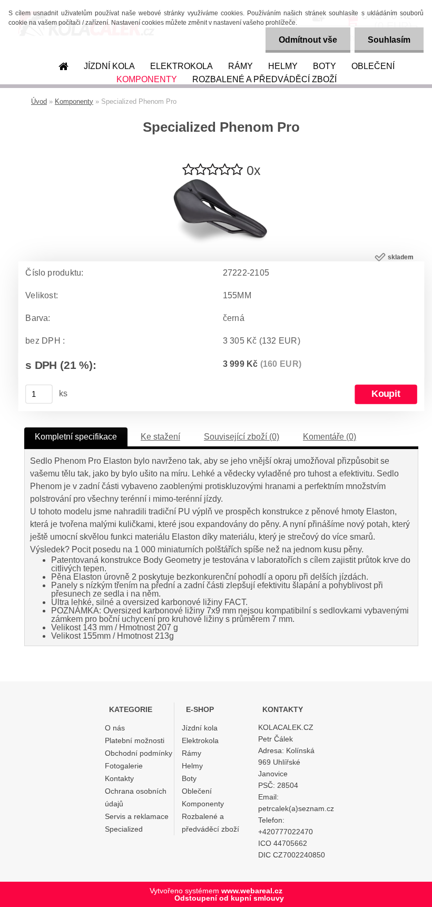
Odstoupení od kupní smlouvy (229, 898)
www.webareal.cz (251, 890)
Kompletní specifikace (76, 436)
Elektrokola (181, 66)
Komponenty (146, 79)
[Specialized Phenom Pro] (221, 183)
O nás (115, 728)
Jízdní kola (109, 66)
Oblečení (373, 66)
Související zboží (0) (241, 436)
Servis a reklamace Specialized (137, 822)
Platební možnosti (134, 740)
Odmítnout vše (308, 39)
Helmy (283, 66)
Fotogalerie (124, 766)
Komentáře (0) (329, 436)
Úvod (39, 101)
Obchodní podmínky (138, 753)
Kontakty (119, 778)
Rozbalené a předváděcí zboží (264, 79)
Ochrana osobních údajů (135, 797)
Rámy (240, 66)
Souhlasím (389, 39)
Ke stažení (160, 436)
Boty (324, 66)
